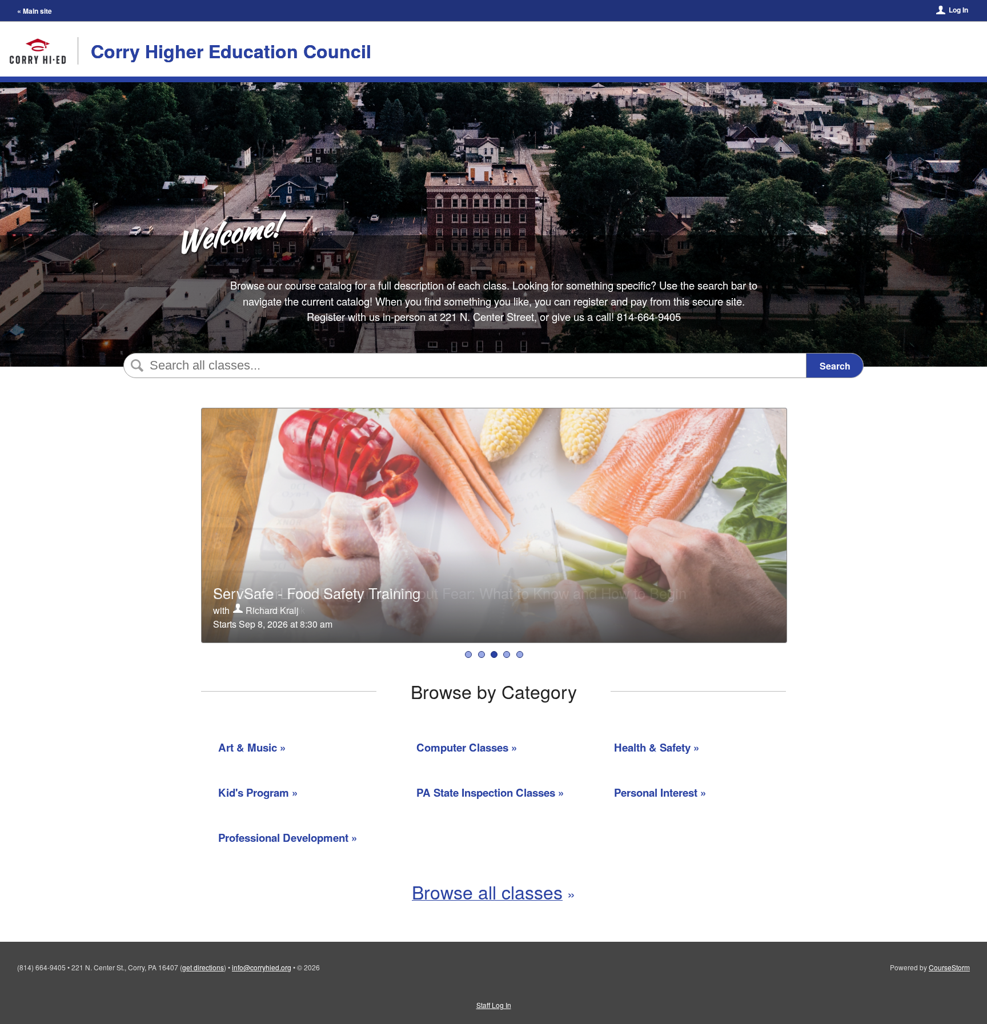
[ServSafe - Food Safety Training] (494, 654)
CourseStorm (949, 967)
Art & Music (247, 747)
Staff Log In (493, 1005)
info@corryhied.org (261, 967)
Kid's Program (253, 792)
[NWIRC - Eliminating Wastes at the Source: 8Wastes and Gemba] (468, 654)
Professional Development (283, 837)
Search (835, 365)
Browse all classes (487, 891)
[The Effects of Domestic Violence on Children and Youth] (506, 654)
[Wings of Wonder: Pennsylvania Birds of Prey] (519, 654)
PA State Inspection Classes (485, 792)
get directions (203, 967)
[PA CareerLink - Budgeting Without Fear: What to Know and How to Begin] (481, 654)
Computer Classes (462, 747)
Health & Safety (652, 747)
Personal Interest (655, 792)
